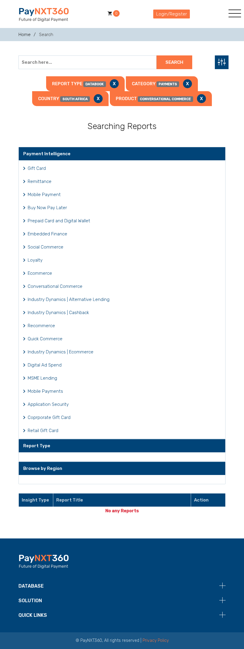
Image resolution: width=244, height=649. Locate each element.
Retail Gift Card (43, 430)
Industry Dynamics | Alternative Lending (69, 299)
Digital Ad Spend (45, 365)
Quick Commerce (45, 338)
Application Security (48, 404)
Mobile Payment (44, 194)
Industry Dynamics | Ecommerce (60, 352)
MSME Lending (42, 378)
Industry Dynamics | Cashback (58, 312)
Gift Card (37, 168)
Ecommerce (40, 273)
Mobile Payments (45, 391)
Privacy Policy (156, 640)
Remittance (39, 181)
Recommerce (41, 325)
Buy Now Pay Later (47, 207)
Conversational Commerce (55, 286)
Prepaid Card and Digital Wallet (59, 220)
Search (174, 62)
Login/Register (171, 14)
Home (24, 34)
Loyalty (35, 260)
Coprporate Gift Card (49, 417)
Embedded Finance (47, 234)
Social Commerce (45, 247)
